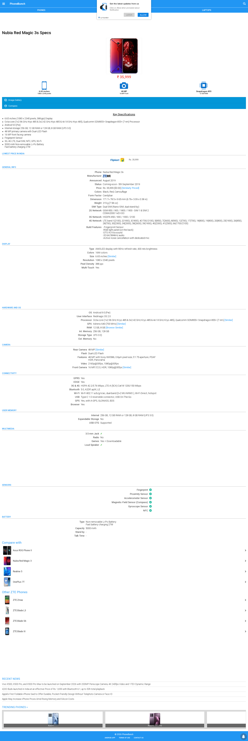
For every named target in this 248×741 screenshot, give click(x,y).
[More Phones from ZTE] (107, 176)
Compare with (12, 542)
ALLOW (143, 14)
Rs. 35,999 (133, 159)
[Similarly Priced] (130, 188)
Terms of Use (124, 738)
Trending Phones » (15, 707)
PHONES (41, 10)
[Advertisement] (124, 21)
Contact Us (139, 738)
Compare (12, 106)
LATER (129, 14)
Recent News (11, 678)
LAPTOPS (206, 10)
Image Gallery (15, 100)
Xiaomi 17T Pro (155, 725)
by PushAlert (104, 18)
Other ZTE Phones (14, 592)
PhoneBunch (17, 3)
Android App (110, 738)
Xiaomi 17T (53, 725)
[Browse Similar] (114, 327)
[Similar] (112, 256)
